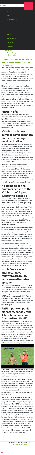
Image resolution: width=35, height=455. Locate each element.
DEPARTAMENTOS (12, 19)
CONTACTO (10, 42)
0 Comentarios (11, 55)
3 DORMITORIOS (18, 28)
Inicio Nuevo (10, 46)
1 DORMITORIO (17, 23)
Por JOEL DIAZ (9, 51)
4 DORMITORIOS (18, 31)
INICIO (8, 15)
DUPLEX (9, 35)
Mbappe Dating (11, 53)
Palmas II (9, 12)
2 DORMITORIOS (18, 26)
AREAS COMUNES (12, 39)
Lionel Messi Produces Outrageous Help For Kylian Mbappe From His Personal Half (16, 62)
